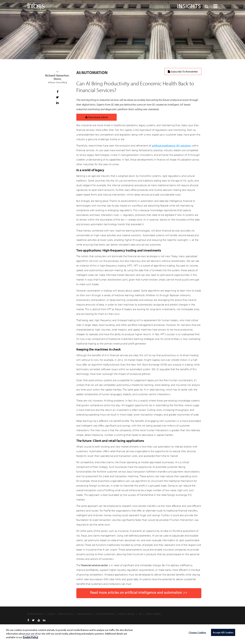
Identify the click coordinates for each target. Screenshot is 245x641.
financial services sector (94, 565)
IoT (140, 613)
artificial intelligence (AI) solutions (171, 145)
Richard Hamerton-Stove (57, 77)
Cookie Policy (30, 637)
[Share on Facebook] (57, 92)
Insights (189, 6)
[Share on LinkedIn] (57, 102)
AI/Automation (36, 613)
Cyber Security (65, 613)
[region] (122, 632)
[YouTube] (39, 620)
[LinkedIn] (44, 620)
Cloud (50, 613)
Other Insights (153, 613)
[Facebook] (28, 620)
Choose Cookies (197, 632)
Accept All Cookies (223, 632)
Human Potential (105, 613)
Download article (98, 117)
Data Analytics (84, 613)
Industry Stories (126, 613)
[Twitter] (33, 620)
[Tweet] (57, 97)
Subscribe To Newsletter (184, 71)
